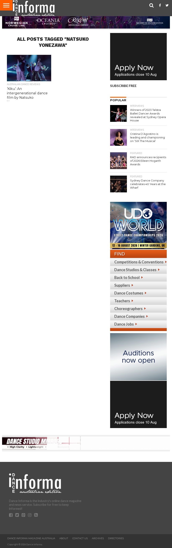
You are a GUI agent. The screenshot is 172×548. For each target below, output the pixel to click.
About (63, 538)
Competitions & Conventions (139, 262)
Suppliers (122, 285)
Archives (98, 538)
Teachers (122, 300)
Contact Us (80, 538)
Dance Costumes (128, 293)
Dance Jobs (124, 324)
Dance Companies (129, 316)
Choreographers (128, 308)
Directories (116, 538)
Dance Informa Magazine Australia (31, 538)
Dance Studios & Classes (135, 269)
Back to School (127, 277)
